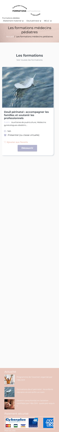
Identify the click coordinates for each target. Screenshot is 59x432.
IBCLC (47, 21)
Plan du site (9, 430)
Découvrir (27, 148)
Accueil (10, 36)
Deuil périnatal (33, 21)
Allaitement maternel (12, 21)
